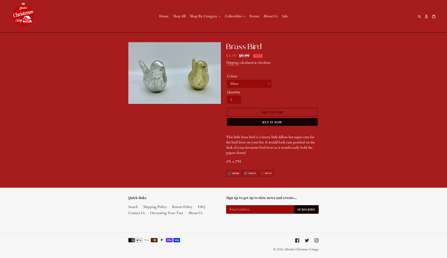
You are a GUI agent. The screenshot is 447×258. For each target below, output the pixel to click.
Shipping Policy (155, 206)
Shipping (232, 62)
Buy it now (272, 122)
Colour (232, 76)
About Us (195, 213)
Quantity (233, 92)
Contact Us (136, 213)
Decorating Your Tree (166, 213)
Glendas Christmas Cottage (302, 249)
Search (133, 206)
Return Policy (182, 206)
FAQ (201, 206)
